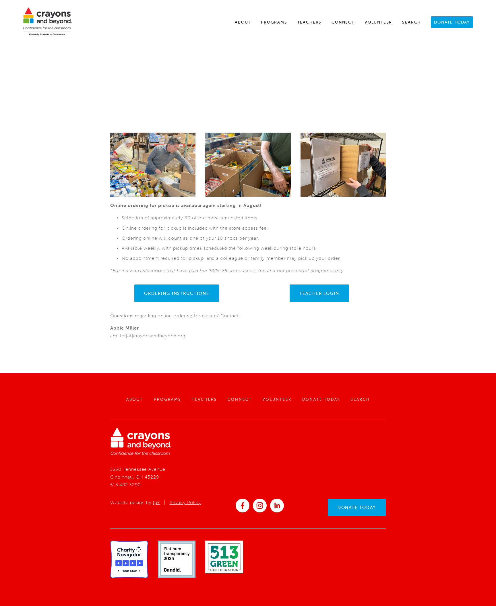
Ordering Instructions (176, 293)
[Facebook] (242, 505)
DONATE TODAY (357, 507)
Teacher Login (319, 293)
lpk (156, 502)
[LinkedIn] (277, 505)
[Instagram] (260, 505)
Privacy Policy (185, 502)
